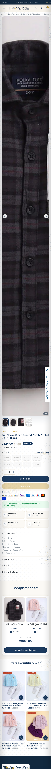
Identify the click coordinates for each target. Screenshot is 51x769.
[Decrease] (5, 472)
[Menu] (4, 8)
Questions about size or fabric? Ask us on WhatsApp (23, 505)
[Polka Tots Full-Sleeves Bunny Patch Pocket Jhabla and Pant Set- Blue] (13, 686)
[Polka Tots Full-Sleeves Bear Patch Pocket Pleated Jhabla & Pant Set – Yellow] (37, 686)
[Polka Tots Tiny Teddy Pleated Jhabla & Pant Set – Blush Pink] (13, 726)
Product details (8, 533)
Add (38, 632)
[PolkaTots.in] (19, 8)
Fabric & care (8, 559)
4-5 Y (37, 464)
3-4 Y (27, 464)
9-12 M (26, 458)
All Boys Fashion (12, 14)
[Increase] (14, 472)
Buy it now (25, 486)
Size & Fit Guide (43, 452)
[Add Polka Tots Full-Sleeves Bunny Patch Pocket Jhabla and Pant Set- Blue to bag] (21, 697)
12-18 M (37, 458)
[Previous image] (5, 216)
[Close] (47, 370)
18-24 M (7, 464)
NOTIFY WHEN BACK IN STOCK (47, 386)
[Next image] (46, 216)
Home (2, 14)
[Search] (35, 8)
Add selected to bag (27, 650)
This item (16, 632)
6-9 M (16, 458)
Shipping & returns (10, 572)
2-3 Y (17, 464)
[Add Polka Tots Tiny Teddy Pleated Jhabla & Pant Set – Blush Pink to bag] (21, 737)
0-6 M (6, 458)
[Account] (41, 8)
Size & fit (5, 566)
